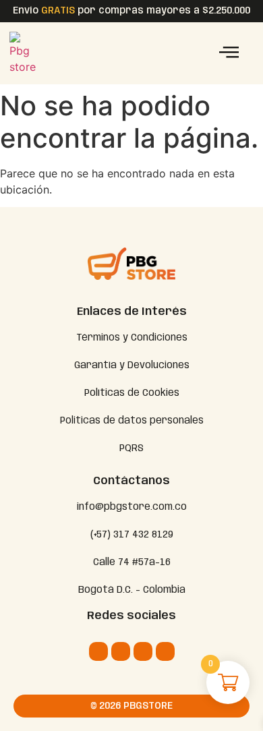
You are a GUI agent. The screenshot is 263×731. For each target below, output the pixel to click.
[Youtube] (165, 651)
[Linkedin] (143, 651)
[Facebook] (120, 651)
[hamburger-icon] (229, 53)
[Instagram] (98, 651)
